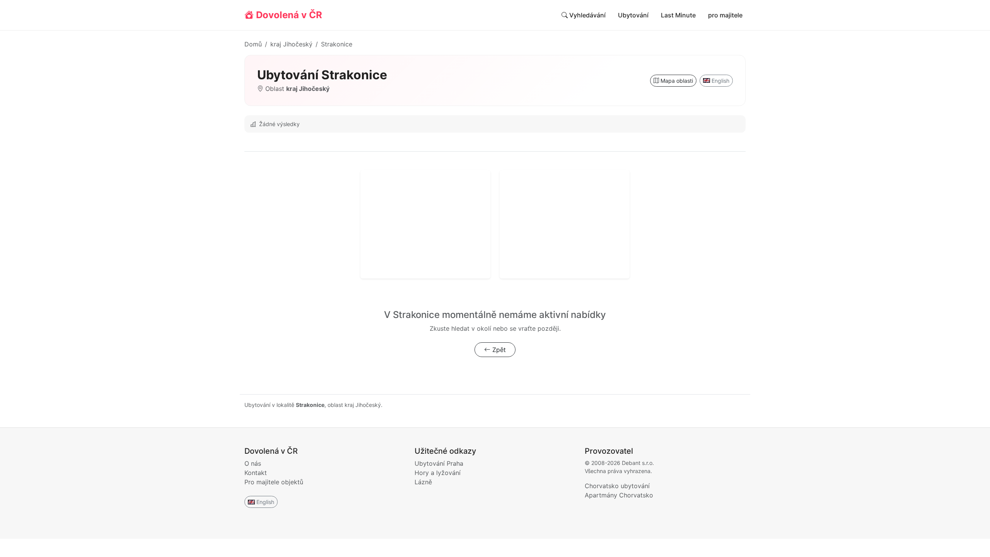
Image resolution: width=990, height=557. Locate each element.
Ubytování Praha (439, 463)
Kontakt (255, 473)
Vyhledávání (587, 15)
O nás (252, 463)
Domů (253, 44)
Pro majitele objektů (273, 482)
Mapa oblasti (676, 80)
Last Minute (678, 15)
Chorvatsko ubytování (617, 486)
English (720, 80)
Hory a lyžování (438, 473)
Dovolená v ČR (288, 15)
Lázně (423, 482)
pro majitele (725, 15)
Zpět (498, 350)
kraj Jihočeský (291, 44)
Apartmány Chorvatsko (619, 495)
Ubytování (633, 15)
